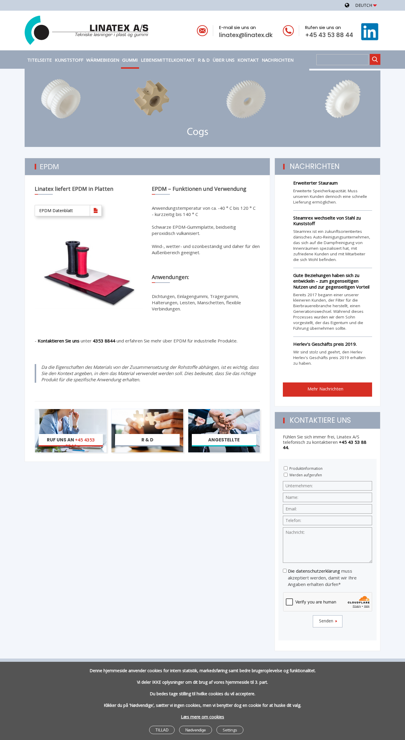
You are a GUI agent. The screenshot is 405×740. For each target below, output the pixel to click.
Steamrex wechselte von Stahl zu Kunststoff (327, 221)
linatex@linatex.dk (246, 35)
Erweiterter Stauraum (315, 183)
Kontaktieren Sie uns (59, 341)
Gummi (130, 60)
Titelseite (39, 60)
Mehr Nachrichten (326, 389)
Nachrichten (278, 60)
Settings (230, 730)
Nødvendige (195, 730)
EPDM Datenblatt (56, 210)
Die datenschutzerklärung (314, 571)
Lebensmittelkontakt (168, 60)
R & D (204, 60)
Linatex (109, 31)
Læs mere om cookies (202, 717)
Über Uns (224, 60)
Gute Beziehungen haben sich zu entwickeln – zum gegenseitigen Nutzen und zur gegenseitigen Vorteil (331, 281)
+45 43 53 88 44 (329, 35)
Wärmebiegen (102, 60)
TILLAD (161, 730)
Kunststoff (69, 60)
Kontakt (248, 60)
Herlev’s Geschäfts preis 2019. (325, 344)
